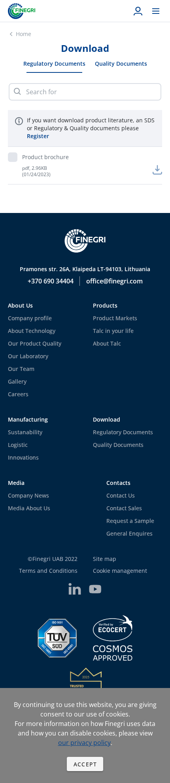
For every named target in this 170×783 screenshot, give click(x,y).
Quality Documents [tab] (121, 63)
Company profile (30, 318)
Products (105, 305)
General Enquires (129, 533)
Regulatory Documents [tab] (54, 63)
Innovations (23, 457)
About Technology (31, 330)
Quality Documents (118, 445)
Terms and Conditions (48, 570)
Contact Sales (124, 508)
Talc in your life (113, 330)
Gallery (17, 381)
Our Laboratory (28, 356)
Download (106, 419)
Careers (18, 394)
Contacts (118, 483)
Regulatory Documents (123, 432)
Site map (104, 559)
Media (16, 483)
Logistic (18, 445)
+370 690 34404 (51, 281)
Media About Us (29, 508)
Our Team (21, 368)
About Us (20, 305)
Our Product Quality (34, 343)
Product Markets (115, 318)
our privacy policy (84, 742)
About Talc (107, 343)
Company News (28, 495)
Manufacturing (28, 419)
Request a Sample (130, 521)
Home (23, 34)
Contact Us (120, 495)
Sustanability (25, 432)
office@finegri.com (114, 281)
